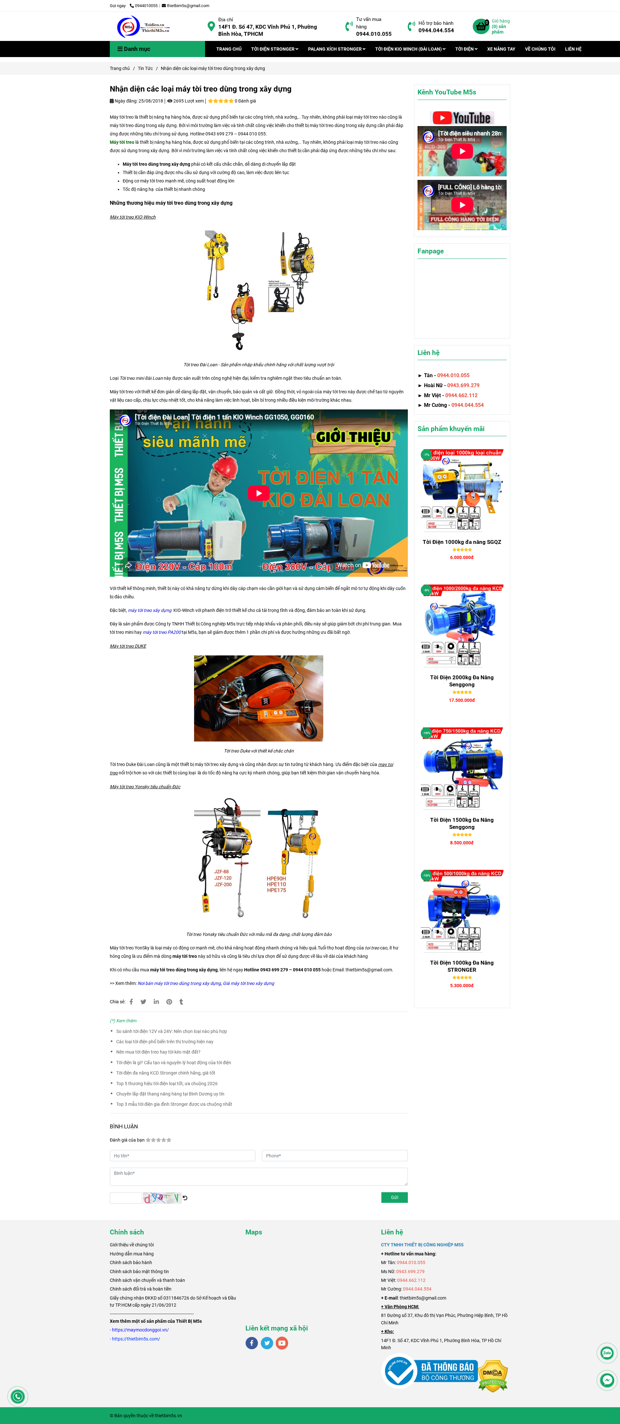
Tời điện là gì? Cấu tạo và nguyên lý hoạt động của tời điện (173, 1062)
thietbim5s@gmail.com (188, 5)
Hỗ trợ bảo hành (435, 23)
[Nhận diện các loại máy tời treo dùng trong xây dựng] (144, 26)
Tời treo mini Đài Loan (141, 378)
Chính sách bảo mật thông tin (139, 1271)
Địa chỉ (225, 20)
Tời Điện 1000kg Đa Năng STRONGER (462, 966)
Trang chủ (120, 68)
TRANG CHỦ (229, 49)
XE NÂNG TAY (501, 49)
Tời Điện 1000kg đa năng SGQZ (462, 542)
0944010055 (146, 5)
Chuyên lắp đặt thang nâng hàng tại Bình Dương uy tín (170, 1093)
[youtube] (282, 1343)
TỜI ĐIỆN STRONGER (273, 49)
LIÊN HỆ (573, 49)
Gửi (394, 1197)
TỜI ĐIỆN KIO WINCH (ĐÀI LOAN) (409, 49)
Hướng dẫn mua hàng (132, 1253)
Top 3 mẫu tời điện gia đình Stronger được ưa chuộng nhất (174, 1104)
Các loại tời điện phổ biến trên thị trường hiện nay (164, 1041)
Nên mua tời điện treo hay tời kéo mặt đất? (158, 1052)
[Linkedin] (156, 1001)
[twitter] (267, 1343)
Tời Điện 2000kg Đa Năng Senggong (462, 681)
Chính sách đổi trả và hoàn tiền (140, 1288)
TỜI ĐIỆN (465, 49)
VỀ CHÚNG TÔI (540, 49)
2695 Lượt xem (188, 100)
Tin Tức (145, 68)
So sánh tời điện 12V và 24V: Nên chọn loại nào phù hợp (171, 1031)
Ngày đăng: (126, 100)
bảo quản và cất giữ (253, 391)
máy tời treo (184, 956)
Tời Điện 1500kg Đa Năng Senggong (462, 823)
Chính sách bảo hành (131, 1262)
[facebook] (251, 1343)
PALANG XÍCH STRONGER (335, 49)
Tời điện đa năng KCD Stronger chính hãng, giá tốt (165, 1072)
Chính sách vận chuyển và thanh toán (147, 1280)
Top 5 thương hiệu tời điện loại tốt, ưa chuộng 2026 (167, 1083)
